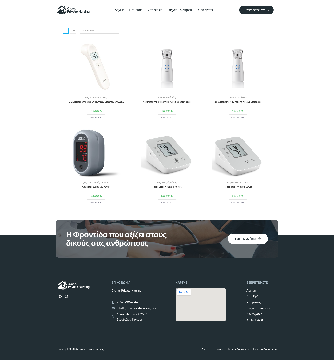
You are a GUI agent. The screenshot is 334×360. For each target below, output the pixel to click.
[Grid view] (66, 31)
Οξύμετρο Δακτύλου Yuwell (96, 186)
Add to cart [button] (96, 117)
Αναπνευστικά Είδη (98, 97)
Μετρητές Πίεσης (169, 182)
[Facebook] (60, 296)
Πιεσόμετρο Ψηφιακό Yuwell (167, 186)
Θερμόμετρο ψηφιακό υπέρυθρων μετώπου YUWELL (96, 101)
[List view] (73, 31)
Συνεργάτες (206, 10)
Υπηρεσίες (155, 10)
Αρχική (119, 10)
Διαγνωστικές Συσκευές (98, 182)
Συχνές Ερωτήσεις (180, 10)
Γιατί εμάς (135, 10)
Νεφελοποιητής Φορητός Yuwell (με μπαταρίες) (167, 101)
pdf (86, 97)
